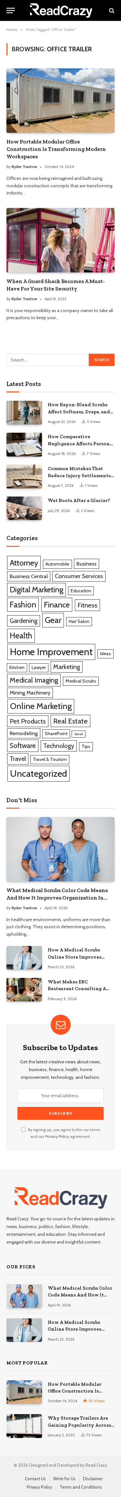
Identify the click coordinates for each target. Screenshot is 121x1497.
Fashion (23, 604)
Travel (18, 759)
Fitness (87, 605)
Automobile (57, 564)
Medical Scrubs (81, 681)
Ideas (105, 653)
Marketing (66, 667)
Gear (53, 620)
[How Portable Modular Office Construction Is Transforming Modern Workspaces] (60, 100)
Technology (58, 746)
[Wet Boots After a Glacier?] (24, 508)
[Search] (111, 10)
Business (86, 563)
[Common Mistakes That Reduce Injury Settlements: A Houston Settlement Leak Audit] (24, 476)
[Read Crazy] (61, 10)
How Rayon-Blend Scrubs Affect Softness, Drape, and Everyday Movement (79, 411)
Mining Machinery (30, 692)
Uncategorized (38, 773)
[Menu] (10, 10)
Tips (86, 746)
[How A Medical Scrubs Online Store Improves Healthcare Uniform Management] (24, 958)
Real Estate (70, 721)
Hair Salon (79, 621)
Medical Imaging (34, 680)
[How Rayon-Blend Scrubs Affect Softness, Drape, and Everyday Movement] (24, 412)
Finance (57, 604)
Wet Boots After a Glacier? (79, 500)
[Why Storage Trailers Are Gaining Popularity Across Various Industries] (24, 1426)
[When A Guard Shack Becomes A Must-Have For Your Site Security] (60, 240)
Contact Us (35, 1478)
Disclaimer (93, 1478)
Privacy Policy (57, 1136)
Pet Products (28, 721)
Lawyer (39, 667)
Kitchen (17, 667)
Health (21, 635)
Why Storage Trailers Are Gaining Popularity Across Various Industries (79, 1425)
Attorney (24, 562)
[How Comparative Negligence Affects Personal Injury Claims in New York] (24, 444)
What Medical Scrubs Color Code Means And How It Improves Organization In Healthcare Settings (57, 897)
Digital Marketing (36, 589)
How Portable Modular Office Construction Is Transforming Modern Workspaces (56, 149)
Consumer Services (79, 576)
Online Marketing (41, 706)
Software (23, 746)
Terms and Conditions (81, 1487)
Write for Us (64, 1478)
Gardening (23, 621)
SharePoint (56, 733)
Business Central (29, 576)
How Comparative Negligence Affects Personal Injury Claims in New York (81, 443)
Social (78, 734)
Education (81, 591)
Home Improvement (51, 651)
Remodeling (24, 733)
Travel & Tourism (50, 759)
